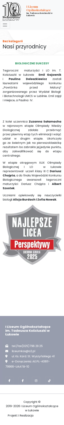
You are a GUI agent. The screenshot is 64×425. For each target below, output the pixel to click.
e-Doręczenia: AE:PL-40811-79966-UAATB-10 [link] (27, 364)
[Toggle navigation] (5, 25)
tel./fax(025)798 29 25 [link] (27, 346)
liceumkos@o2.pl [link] (23, 351)
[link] (29, 11)
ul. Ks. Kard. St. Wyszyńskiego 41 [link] (33, 356)
